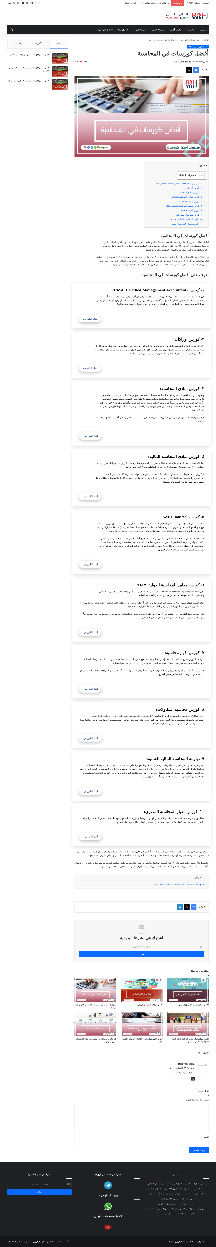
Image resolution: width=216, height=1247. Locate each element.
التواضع (177, 1194)
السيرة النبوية (166, 1194)
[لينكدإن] (180, 907)
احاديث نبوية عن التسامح (157, 1184)
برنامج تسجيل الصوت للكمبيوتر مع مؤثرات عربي (176, 1204)
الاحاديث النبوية (200, 1194)
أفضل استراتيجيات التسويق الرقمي (193, 1005)
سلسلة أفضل (176, 30)
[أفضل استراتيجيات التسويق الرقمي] (188, 990)
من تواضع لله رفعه (165, 1214)
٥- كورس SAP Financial (191, 201)
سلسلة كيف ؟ (140, 30)
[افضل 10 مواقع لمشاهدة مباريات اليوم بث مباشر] (60, 84)
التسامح (187, 1194)
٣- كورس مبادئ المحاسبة (190, 192)
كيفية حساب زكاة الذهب (185, 1214)
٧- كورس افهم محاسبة (191, 210)
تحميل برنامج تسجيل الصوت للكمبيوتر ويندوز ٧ (189, 1209)
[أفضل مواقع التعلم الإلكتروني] (141, 990)
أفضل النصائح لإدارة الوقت (195, 1184)
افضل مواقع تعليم (154, 1189)
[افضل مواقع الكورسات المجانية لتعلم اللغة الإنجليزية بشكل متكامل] (188, 1024)
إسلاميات (191, 30)
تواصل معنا (123, 30)
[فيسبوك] (196, 70)
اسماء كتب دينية (199, 1189)
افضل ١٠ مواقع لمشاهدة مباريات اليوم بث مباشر (28, 81)
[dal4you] (187, 16)
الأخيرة (39, 43)
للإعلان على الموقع (105, 30)
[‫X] (189, 70)
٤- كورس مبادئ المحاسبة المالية (187, 197)
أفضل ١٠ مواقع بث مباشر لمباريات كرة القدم (30, 54)
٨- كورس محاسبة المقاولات (189, 215)
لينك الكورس (90, 318)
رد (193, 1079)
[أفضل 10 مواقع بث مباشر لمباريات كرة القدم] (60, 58)
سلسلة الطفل (158, 30)
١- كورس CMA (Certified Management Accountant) (178, 183)
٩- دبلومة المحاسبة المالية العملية (186, 219)
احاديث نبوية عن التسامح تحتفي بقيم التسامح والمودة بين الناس (144, 3)
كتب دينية (150, 1209)
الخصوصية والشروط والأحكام (19, 1242)
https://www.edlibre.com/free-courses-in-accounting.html (179, 884)
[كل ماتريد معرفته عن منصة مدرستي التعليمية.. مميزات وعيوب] (95, 1024)
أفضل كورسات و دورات (182, 40)
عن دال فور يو (38, 1242)
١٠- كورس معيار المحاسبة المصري (186, 224)
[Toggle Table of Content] (200, 175)
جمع (59, 43)
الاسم (206, 1137)
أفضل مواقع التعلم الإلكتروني (150, 1005)
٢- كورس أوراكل (194, 188)
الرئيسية (203, 30)
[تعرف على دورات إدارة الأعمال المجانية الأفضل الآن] (141, 1024)
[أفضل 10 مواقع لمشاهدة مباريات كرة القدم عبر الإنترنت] (60, 71)
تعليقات (18, 43)
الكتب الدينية (152, 1194)
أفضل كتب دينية (176, 1184)
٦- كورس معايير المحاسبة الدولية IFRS (184, 206)
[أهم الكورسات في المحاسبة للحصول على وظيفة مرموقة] (95, 990)
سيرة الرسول (163, 1209)
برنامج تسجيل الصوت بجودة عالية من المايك (176, 1199)
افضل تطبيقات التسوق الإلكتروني (177, 1189)
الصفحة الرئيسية (200, 40)
